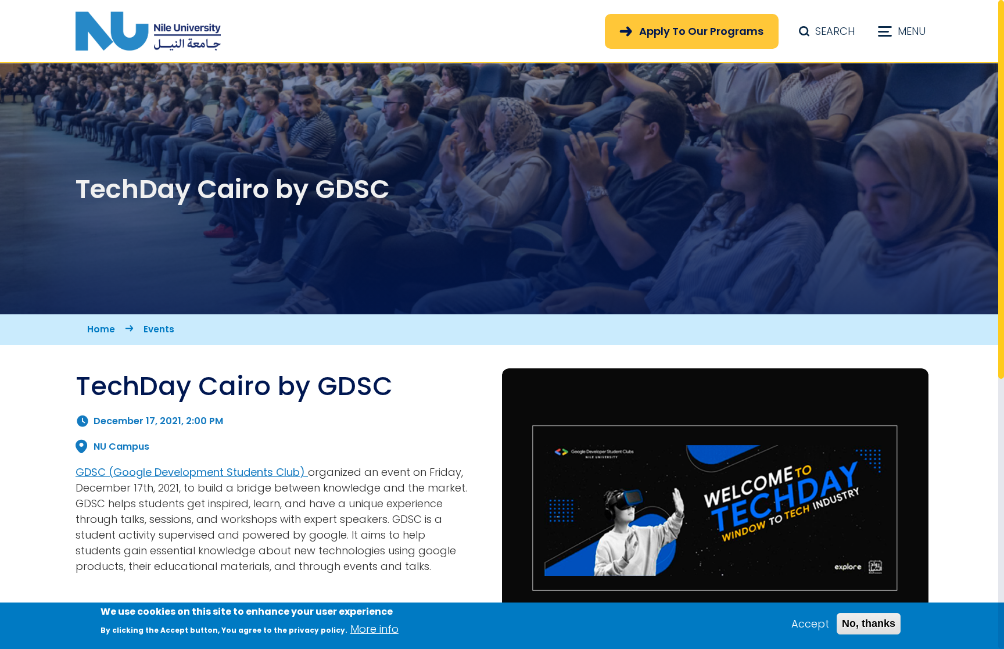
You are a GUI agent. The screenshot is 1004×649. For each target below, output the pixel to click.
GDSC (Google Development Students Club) (192, 472)
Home (101, 329)
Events (159, 329)
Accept (810, 623)
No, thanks (868, 623)
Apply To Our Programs (701, 31)
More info (374, 629)
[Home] (148, 31)
